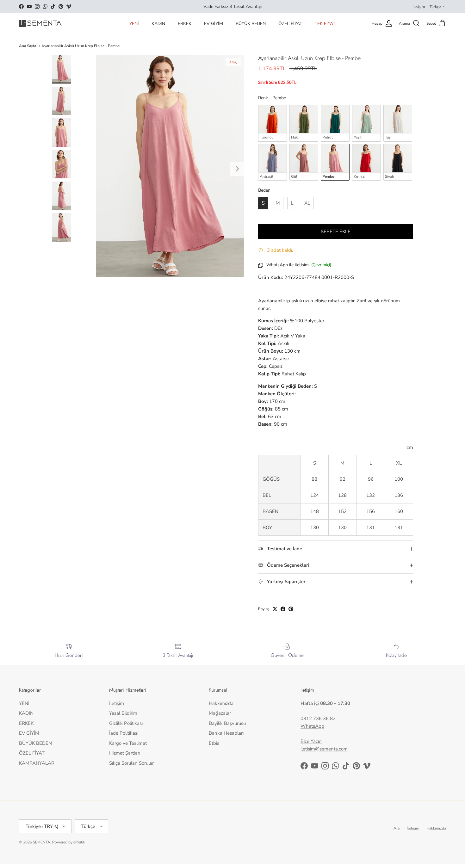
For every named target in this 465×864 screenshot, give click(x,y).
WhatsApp (312, 726)
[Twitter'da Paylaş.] (275, 609)
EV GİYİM (213, 24)
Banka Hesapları (226, 733)
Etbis (214, 743)
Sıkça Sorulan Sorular (131, 763)
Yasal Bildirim (123, 713)
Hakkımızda (221, 703)
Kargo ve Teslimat (128, 743)
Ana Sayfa (27, 45)
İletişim (418, 6)
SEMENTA (41, 842)
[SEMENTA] (40, 23)
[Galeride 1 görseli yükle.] (170, 166)
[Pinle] (290, 609)
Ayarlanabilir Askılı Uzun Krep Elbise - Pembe (80, 45)
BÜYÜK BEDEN (251, 24)
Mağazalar (220, 713)
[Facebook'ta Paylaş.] (283, 609)
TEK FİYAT (325, 24)
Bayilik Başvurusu (227, 723)
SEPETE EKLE (335, 231)
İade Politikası (123, 733)
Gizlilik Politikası (126, 723)
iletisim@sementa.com (324, 749)
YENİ (134, 24)
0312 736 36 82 (318, 718)
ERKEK (184, 24)
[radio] (272, 123)
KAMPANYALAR (36, 763)
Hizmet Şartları (124, 753)
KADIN (158, 24)
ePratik (79, 842)
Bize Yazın (311, 741)
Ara (397, 828)
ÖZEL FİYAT (290, 24)
